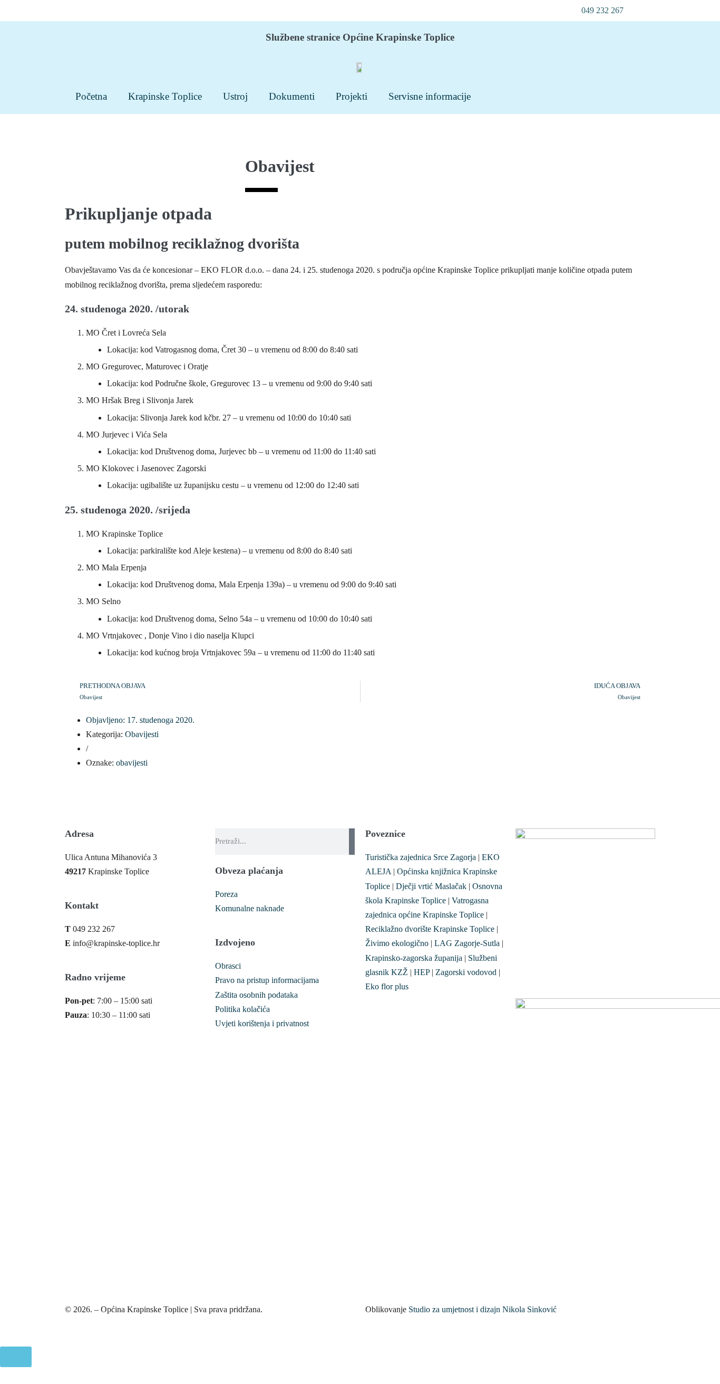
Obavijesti (142, 734)
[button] (596, 10)
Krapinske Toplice (165, 96)
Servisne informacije (429, 96)
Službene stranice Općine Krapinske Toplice (360, 37)
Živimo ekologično (397, 943)
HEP (422, 972)
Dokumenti (292, 96)
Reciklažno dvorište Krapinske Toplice (429, 928)
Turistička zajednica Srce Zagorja (420, 857)
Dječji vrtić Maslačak (431, 886)
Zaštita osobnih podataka (256, 994)
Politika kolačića (242, 1009)
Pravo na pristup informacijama (267, 980)
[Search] (352, 841)
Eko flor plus (386, 986)
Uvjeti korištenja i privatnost (262, 1023)
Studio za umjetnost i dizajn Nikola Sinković (482, 1309)
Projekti (351, 96)
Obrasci (228, 965)
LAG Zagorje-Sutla (467, 943)
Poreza (226, 894)
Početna (91, 96)
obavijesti (132, 762)
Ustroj (235, 96)
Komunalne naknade (249, 908)
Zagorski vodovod (466, 972)
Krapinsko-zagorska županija (413, 957)
